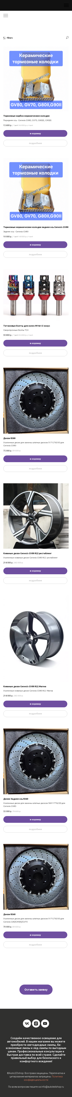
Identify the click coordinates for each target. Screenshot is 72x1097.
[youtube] (45, 1023)
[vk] (27, 1023)
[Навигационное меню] (66, 5)
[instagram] (36, 1023)
